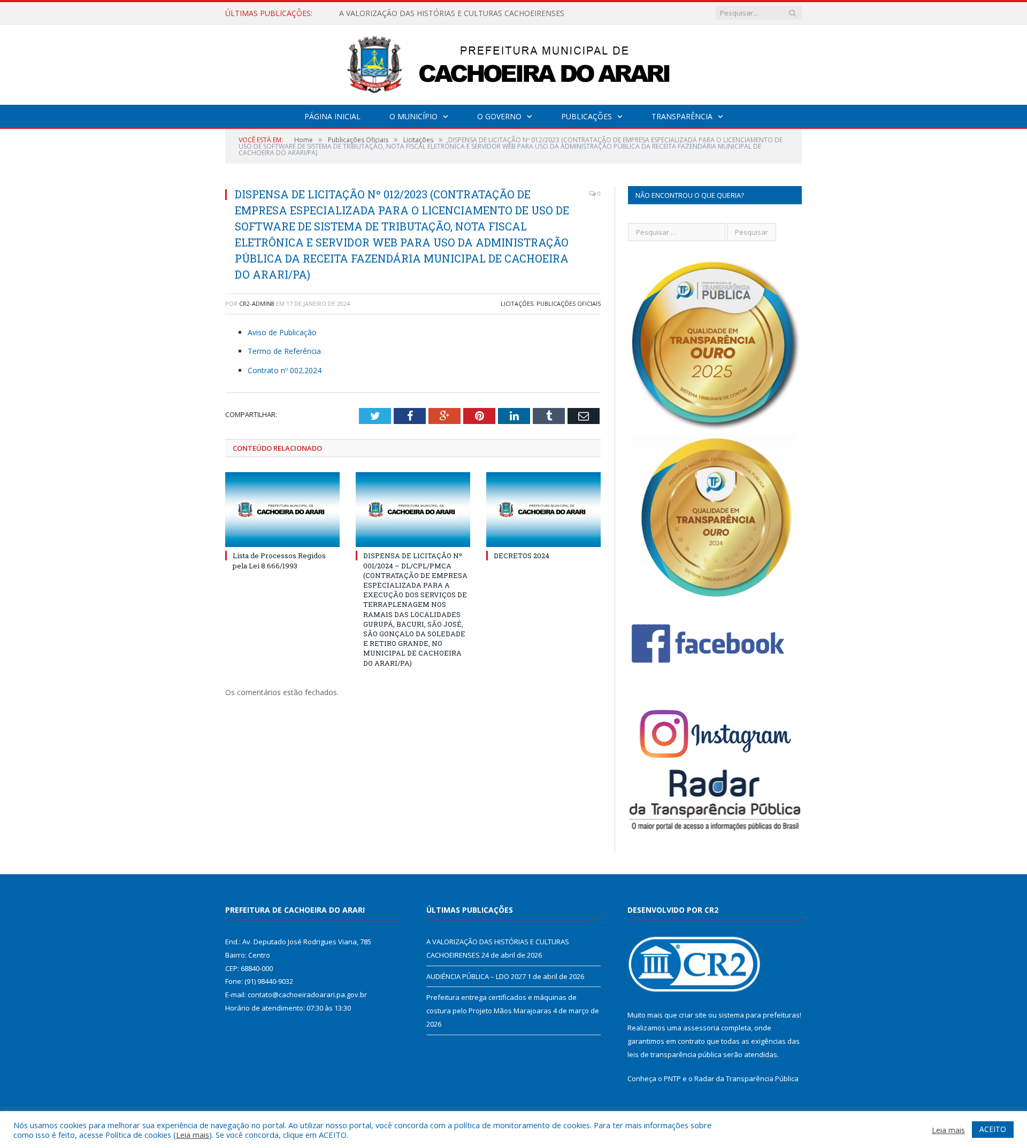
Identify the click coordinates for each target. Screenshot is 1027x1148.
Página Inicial (332, 116)
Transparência (682, 116)
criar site (693, 1015)
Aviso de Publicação (282, 332)
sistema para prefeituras (759, 1015)
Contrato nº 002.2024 (284, 370)
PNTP (672, 1078)
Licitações (517, 303)
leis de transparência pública (674, 1054)
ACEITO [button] (992, 1129)
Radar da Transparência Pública (746, 1078)
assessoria (701, 1028)
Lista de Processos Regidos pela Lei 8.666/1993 (279, 560)
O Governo (499, 116)
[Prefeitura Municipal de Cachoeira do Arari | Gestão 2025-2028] (513, 62)
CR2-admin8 (256, 303)
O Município (413, 116)
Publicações (586, 116)
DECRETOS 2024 (521, 555)
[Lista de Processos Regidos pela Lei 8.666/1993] (282, 509)
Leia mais (192, 1134)
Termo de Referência (284, 351)
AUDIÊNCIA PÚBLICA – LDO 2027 (398, 13)
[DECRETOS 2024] (543, 509)
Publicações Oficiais (569, 303)
